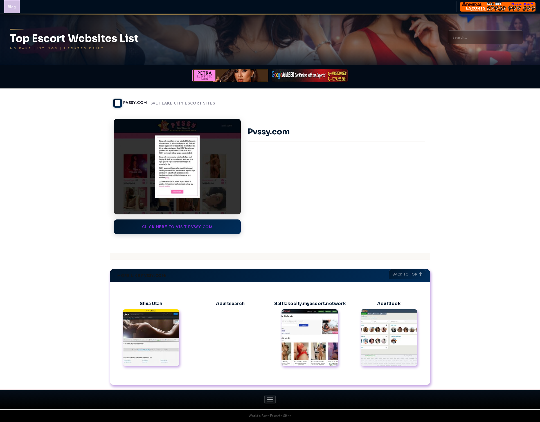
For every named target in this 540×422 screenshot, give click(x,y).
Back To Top (405, 274)
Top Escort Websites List (74, 38)
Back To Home (415, 99)
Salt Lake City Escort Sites (182, 103)
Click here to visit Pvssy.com (177, 226)
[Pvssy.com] (177, 166)
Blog (12, 7)
